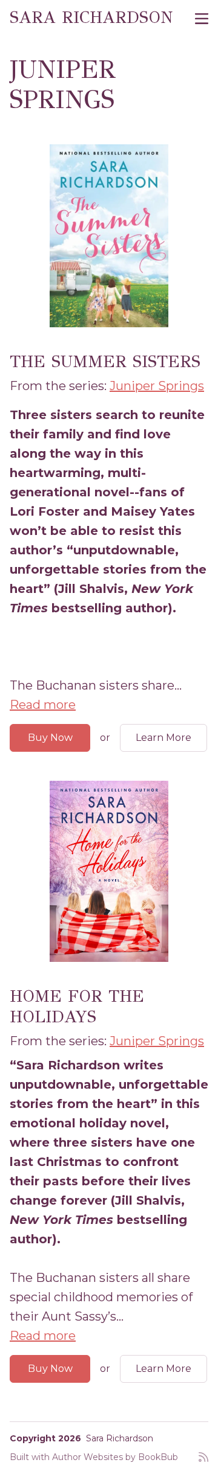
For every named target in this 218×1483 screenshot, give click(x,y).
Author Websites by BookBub (115, 1457)
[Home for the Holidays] (109, 871)
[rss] (203, 1461)
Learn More (163, 737)
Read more (43, 704)
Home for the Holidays (77, 1006)
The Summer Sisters (105, 361)
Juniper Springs (157, 386)
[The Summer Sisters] (109, 235)
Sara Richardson (91, 17)
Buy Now (50, 737)
